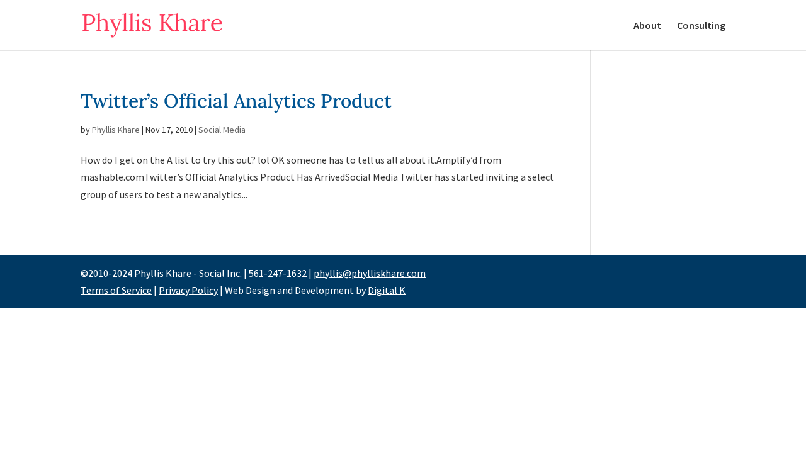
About (647, 26)
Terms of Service (116, 290)
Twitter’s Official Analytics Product (236, 101)
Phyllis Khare (116, 129)
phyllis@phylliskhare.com (370, 273)
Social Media (222, 129)
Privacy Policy (188, 290)
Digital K (387, 290)
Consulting (701, 26)
